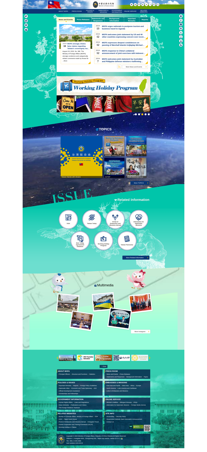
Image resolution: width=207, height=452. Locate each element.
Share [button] (154, 4)
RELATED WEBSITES (143, 11)
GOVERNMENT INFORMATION (117, 11)
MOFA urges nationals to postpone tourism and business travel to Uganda (123, 27)
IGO (95, 388)
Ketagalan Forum (93, 422)
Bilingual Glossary (126, 402)
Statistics (92, 374)
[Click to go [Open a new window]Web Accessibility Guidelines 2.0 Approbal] (138, 427)
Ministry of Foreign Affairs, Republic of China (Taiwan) (103, 4)
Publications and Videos (78, 405)
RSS (181, 45)
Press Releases (83, 19)
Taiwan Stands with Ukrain (139, 114)
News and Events (66, 19)
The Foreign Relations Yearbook (69, 408)
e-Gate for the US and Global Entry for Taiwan (146, 114)
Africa (132, 385)
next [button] (149, 358)
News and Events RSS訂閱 (119, 67)
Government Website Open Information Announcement (124, 419)
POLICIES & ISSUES (90, 11)
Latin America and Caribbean (127, 388)
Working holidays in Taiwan (67, 427)
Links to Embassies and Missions (117, 391)
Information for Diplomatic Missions (118, 405)
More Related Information (135, 257)
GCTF (136, 114)
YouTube (181, 41)
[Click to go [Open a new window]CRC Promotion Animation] (67, 358)
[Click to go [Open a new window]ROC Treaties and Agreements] (85, 358)
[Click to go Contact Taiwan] (139, 358)
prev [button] (57, 358)
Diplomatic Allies (64, 388)
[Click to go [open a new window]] (103, 94)
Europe (138, 385)
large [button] (142, 4)
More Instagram (140, 331)
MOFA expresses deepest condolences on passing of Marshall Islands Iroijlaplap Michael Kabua (122, 44)
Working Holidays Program (142, 114)
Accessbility (110, 416)
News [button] (26, 16)
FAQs (135, 402)
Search (157, 4)
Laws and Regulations (82, 402)
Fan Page (181, 20)
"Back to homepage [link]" (131, 4)
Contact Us (110, 422)
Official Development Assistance (69, 391)
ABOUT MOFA (63, 11)
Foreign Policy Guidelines (88, 385)
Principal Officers (64, 374)
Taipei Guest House (70, 419)
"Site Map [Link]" (135, 4)
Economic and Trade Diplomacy (81, 388)
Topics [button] (26, 21)
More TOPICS (139, 183)
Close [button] (104, 366)
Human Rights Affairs (66, 402)
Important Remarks (132, 20)
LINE (181, 24)
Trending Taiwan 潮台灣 (149, 114)
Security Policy (121, 416)
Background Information (114, 20)
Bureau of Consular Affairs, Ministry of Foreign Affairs (76, 416)
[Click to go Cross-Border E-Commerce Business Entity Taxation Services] (121, 358)
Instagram (181, 28)
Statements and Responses (98, 20)
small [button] (150, 4)
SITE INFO (110, 413)
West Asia (125, 385)
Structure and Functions (79, 374)
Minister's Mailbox (181, 16)
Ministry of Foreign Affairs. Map (122, 438)
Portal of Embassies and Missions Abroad (72, 422)
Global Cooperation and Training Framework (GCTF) (76, 424)
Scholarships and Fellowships (68, 393)
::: (25, 12)
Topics (146, 377)
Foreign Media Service (138, 405)
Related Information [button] (26, 25)
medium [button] (146, 4)
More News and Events (134, 67)
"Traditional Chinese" (139, 4)
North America (111, 388)
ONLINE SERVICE (130, 11)
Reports (145, 19)
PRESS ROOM (77, 11)
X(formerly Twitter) (181, 32)
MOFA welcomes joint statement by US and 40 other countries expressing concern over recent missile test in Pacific (123, 35)
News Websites (64, 405)
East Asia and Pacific (113, 385)
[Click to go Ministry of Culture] (103, 358)
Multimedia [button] (26, 29)
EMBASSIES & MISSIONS (104, 11)
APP (181, 37)
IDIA (96, 416)
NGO (60, 419)
